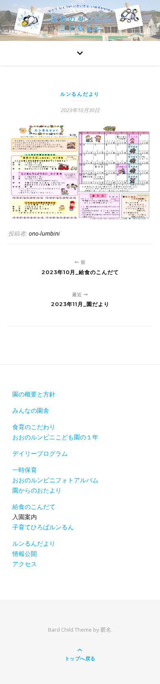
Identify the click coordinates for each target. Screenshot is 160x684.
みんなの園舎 (30, 410)
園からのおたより (37, 490)
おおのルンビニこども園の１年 (55, 437)
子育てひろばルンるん (43, 527)
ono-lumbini (44, 233)
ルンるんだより (80, 93)
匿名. (106, 629)
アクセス (24, 564)
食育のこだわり (33, 427)
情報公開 (24, 553)
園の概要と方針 (33, 394)
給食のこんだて (33, 506)
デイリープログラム (40, 453)
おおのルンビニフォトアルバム (55, 480)
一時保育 (24, 470)
